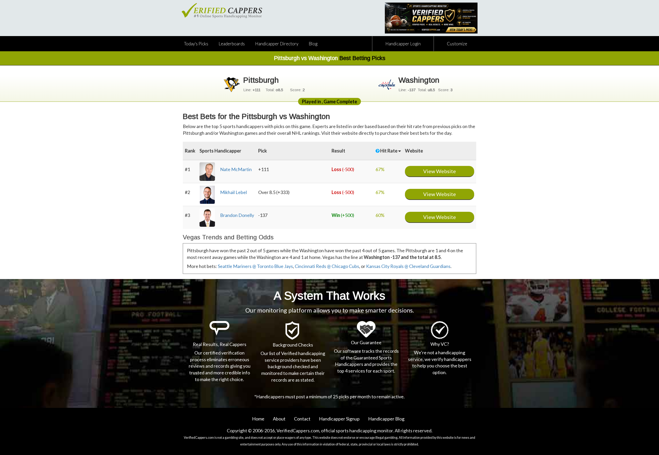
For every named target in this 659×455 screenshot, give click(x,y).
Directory (276, 43)
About (279, 419)
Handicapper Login (403, 43)
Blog (313, 43)
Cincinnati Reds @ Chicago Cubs (327, 266)
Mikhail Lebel (233, 192)
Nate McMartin (236, 169)
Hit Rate (389, 151)
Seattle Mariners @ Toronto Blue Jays (255, 266)
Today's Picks (196, 43)
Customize (457, 43)
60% (380, 215)
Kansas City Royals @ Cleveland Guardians (408, 266)
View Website (439, 171)
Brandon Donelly (237, 215)
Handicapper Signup (339, 419)
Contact (302, 419)
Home (258, 419)
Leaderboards (232, 43)
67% (380, 169)
